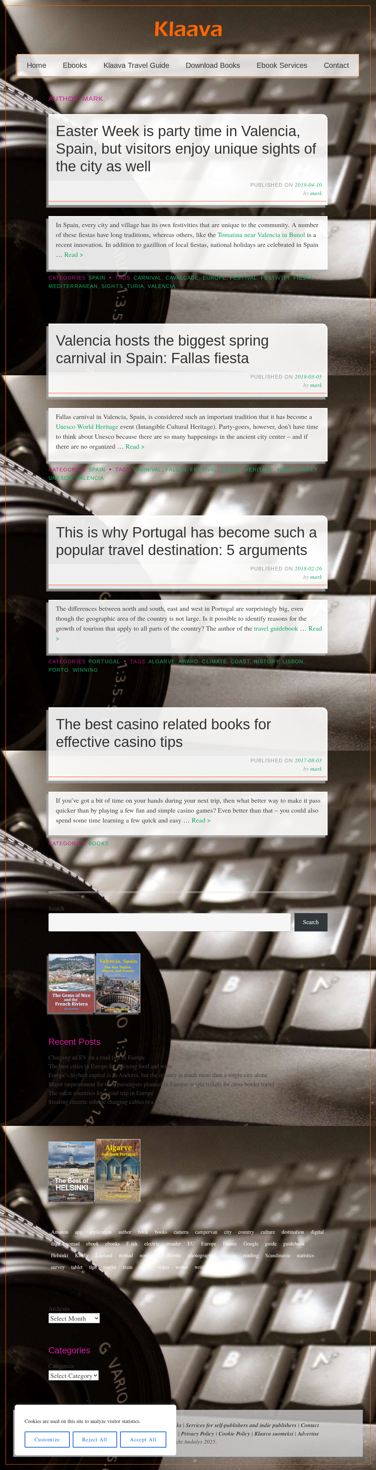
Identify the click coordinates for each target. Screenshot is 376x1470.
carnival (148, 278)
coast (240, 661)
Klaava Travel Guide (136, 65)
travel (145, 1266)
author (124, 1231)
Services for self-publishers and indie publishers (241, 1425)
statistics (305, 1255)
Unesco (60, 478)
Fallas (176, 470)
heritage (259, 470)
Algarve (161, 661)
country (246, 1231)
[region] (95, 1430)
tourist (109, 1266)
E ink (132, 1243)
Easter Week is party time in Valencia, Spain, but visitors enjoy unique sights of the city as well (186, 148)
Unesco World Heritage (87, 426)
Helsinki (59, 1255)
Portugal (104, 661)
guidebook (294, 1243)
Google (250, 1243)
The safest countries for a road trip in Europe (100, 1093)
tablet (77, 1266)
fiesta (303, 278)
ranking (228, 1255)
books (161, 1231)
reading (250, 1255)
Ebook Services (282, 65)
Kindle (82, 1255)
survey (58, 1266)
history (266, 661)
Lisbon (292, 661)
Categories (61, 1366)
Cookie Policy (234, 1433)
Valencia (162, 286)
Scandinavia (277, 1255)
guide (270, 1243)
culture (268, 1231)
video (163, 1266)
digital (317, 1231)
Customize (47, 1439)
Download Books (213, 65)
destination (293, 1231)
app (78, 1231)
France (230, 1243)
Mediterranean (73, 286)
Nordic (174, 1255)
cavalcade (182, 278)
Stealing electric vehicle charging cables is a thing (107, 1102)
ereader (173, 1243)
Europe (214, 278)
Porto (58, 670)
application (100, 1231)
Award (188, 661)
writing (202, 1266)
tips (93, 1266)
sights (112, 286)
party (308, 470)
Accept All (143, 1439)
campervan (206, 1231)
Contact (336, 65)
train (128, 1266)
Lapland (103, 1255)
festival (243, 278)
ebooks (112, 1243)
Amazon (59, 1231)
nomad (126, 1255)
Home (36, 65)
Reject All (94, 1439)
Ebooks (75, 65)
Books (98, 843)
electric (151, 1243)
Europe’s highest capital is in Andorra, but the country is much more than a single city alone (157, 1075)
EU (191, 1243)
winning (85, 670)
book (143, 1231)
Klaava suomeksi (273, 1433)
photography (201, 1255)
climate (214, 661)
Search (56, 908)
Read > (73, 254)
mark (316, 193)
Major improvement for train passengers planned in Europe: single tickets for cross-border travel (161, 1084)
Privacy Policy (197, 1433)
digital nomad (65, 1243)
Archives (58, 1309)
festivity (275, 278)
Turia (135, 286)
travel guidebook (277, 628)
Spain (96, 278)
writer (182, 1266)
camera (181, 1231)
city (228, 1231)
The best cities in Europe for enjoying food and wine (110, 1066)
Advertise (308, 1433)
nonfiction (150, 1255)
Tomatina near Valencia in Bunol (261, 234)
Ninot (286, 470)
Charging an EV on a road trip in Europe (96, 1057)
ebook (92, 1243)
